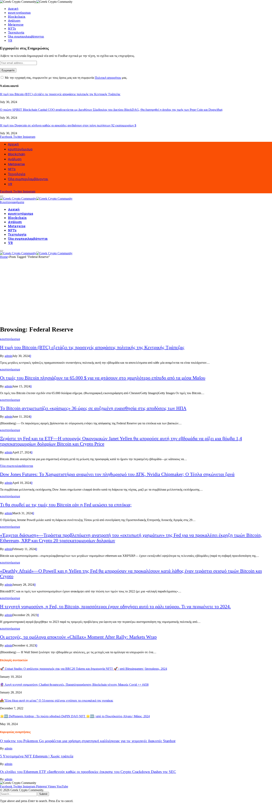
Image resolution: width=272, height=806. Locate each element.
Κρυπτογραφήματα (12, 202)
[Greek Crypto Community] (36, 198)
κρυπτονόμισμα (19, 13)
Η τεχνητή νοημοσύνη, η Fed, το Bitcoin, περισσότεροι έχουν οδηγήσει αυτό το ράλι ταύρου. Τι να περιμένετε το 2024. (115, 606)
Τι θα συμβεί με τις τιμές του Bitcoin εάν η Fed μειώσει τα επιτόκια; (66, 504)
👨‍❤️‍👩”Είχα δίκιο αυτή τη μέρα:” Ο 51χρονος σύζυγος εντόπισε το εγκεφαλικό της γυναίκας (56, 700)
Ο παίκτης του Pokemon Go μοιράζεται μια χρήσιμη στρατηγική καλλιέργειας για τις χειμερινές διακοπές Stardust (87, 741)
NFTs (12, 28)
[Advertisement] (136, 293)
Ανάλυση (14, 20)
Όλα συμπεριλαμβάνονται (26, 36)
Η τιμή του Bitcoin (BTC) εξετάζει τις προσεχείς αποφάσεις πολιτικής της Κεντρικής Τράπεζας (60, 94)
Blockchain (16, 16)
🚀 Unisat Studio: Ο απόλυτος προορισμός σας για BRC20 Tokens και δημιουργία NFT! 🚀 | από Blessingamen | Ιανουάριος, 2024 (83, 668)
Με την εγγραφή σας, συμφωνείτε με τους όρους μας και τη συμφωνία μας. (65, 77)
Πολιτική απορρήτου (108, 77)
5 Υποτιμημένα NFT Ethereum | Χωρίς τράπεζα (36, 756)
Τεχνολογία (16, 32)
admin (8, 356)
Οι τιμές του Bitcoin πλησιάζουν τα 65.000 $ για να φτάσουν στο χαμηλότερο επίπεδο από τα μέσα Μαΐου (102, 377)
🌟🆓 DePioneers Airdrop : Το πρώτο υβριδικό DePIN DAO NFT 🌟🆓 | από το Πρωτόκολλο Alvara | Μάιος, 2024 (75, 716)
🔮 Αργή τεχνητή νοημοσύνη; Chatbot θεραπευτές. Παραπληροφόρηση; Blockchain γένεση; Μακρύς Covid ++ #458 (74, 684)
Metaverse (15, 24)
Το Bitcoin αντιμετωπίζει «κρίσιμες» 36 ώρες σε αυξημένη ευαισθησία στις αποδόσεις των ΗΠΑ (93, 408)
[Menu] (1, 250)
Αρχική (13, 9)
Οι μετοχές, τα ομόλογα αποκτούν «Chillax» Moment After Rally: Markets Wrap (78, 637)
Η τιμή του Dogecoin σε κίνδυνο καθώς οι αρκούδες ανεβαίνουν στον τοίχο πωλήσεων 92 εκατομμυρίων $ (68, 125)
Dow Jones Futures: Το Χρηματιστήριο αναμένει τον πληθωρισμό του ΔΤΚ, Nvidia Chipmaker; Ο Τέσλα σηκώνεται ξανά (117, 474)
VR (10, 40)
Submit (43, 793)
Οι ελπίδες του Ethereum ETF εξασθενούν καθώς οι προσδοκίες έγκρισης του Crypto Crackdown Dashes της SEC (88, 772)
